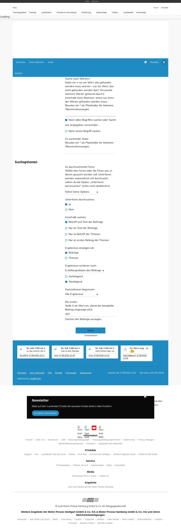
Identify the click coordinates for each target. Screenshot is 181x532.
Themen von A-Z (80, 465)
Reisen (72, 454)
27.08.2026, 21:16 (101, 356)
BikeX (55, 519)
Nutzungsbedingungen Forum (106, 440)
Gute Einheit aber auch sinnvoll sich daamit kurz (105, 351)
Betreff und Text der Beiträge (86, 222)
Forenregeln (71, 373)
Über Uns (40, 440)
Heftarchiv (104, 476)
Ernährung (86, 12)
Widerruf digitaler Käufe (124, 454)
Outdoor (158, 519)
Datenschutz (85, 373)
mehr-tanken (113, 519)
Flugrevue (89, 519)
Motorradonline (144, 519)
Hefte (87, 1)
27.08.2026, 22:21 (37, 356)
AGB (63, 440)
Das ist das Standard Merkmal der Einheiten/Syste (71, 351)
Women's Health (105, 523)
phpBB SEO (35, 379)
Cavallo (78, 519)
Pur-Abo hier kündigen (100, 454)
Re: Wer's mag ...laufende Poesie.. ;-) (140, 348)
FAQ (50, 373)
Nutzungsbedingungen (79, 440)
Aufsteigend (76, 276)
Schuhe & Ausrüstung (66, 12)
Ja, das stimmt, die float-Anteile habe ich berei (37, 351)
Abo (36, 454)
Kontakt (29, 440)
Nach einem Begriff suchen (85, 131)
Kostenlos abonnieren (45, 413)
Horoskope (141, 12)
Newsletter (120, 465)
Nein (71, 209)
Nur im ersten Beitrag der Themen (89, 240)
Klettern (100, 519)
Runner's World (87, 523)
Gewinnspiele (97, 465)
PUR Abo (82, 454)
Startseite (21, 373)
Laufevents (46, 12)
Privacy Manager (146, 440)
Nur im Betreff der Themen (84, 234)
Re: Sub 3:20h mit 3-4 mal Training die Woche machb (37, 348)
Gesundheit (101, 12)
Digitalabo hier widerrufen (110, 443)
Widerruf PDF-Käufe (148, 454)
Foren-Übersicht (37, 373)
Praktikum (90, 443)
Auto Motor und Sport (40, 519)
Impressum (53, 440)
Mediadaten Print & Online (84, 476)
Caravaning (66, 519)
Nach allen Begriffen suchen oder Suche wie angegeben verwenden (90, 122)
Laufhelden (128, 12)
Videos (115, 12)
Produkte (95, 1)
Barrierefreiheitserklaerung (71, 443)
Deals (109, 465)
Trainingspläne (19, 12)
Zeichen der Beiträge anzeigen (83, 319)
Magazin (28, 454)
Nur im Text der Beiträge (83, 228)
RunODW (24, 356)
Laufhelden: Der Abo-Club (54, 454)
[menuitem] (154, 62)
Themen (73, 258)
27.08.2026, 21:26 (67, 356)
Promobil (73, 523)
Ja (70, 204)
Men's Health (128, 519)
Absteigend (75, 282)
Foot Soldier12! (129, 356)
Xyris (56, 356)
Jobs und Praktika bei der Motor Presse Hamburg (90, 487)
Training (32, 12)
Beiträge (74, 252)
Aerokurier (22, 519)
